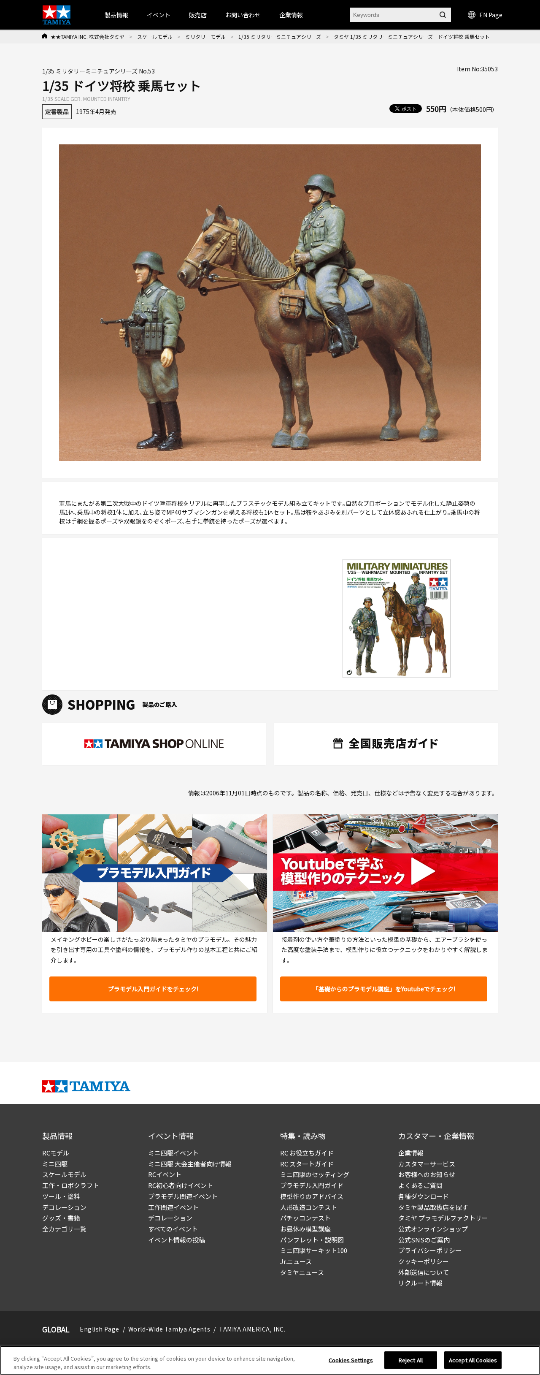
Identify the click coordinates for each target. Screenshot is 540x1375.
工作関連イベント (173, 1207)
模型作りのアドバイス (311, 1196)
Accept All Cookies (473, 1360)
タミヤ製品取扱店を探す (433, 1207)
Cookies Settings (351, 1360)
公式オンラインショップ (433, 1228)
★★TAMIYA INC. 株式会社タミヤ (87, 36)
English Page (99, 1329)
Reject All (411, 1360)
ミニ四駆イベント (173, 1152)
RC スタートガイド (307, 1163)
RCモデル (55, 1152)
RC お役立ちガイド (307, 1152)
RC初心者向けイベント (180, 1185)
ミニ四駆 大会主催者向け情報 (190, 1163)
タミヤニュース (302, 1272)
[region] (270, 1360)
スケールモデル (155, 36)
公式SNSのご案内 (424, 1239)
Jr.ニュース (296, 1261)
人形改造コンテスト (308, 1207)
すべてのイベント (173, 1228)
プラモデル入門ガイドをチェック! (153, 988)
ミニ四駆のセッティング (314, 1174)
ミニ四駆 (55, 1163)
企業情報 (411, 1152)
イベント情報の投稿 (176, 1239)
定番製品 (57, 111)
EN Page (490, 15)
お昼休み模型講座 (305, 1228)
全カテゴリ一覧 (64, 1228)
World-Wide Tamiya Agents (169, 1329)
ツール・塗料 (61, 1196)
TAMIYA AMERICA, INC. (252, 1329)
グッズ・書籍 (61, 1217)
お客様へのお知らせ (426, 1174)
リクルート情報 (420, 1282)
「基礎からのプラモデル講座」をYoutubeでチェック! (384, 988)
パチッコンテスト (305, 1217)
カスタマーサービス (426, 1163)
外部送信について (423, 1272)
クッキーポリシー (423, 1261)
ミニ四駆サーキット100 (313, 1250)
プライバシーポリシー (430, 1250)
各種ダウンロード (423, 1196)
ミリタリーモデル (205, 36)
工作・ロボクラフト (70, 1185)
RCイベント (164, 1174)
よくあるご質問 (420, 1185)
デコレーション (64, 1207)
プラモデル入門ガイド (311, 1185)
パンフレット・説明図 (312, 1239)
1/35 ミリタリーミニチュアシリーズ (279, 36)
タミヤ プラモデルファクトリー (443, 1217)
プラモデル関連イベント (183, 1196)
